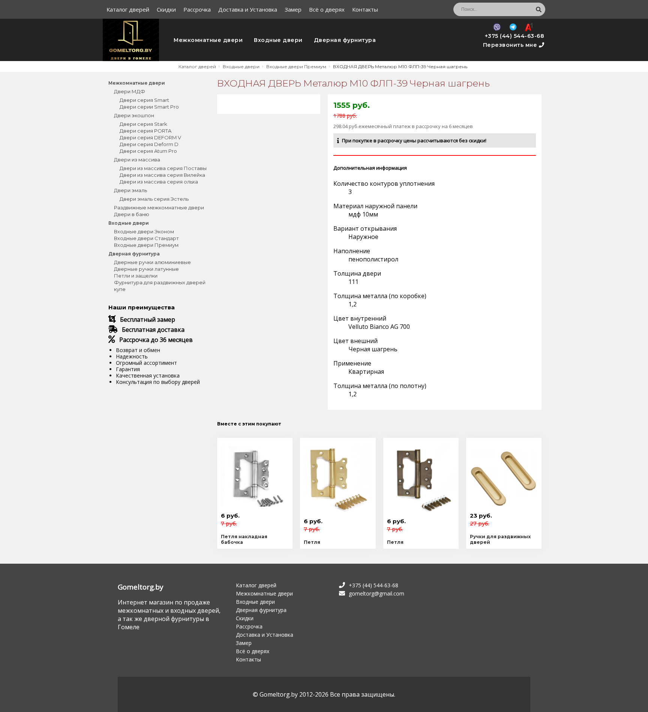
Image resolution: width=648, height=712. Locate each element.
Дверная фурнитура (345, 40)
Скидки (166, 9)
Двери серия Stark (143, 124)
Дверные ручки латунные (146, 269)
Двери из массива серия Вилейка (162, 175)
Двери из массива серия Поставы (163, 168)
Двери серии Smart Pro (149, 107)
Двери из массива (137, 160)
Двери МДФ (129, 91)
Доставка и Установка (247, 9)
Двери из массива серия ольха (159, 182)
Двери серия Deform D (149, 144)
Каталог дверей (127, 9)
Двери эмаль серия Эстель (154, 199)
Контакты (365, 9)
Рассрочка (197, 9)
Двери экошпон (134, 115)
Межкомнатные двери (208, 40)
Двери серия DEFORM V (150, 137)
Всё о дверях (327, 9)
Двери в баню (131, 214)
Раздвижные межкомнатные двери (159, 207)
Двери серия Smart (144, 100)
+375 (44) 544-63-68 (514, 36)
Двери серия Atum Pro (148, 151)
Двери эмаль (130, 190)
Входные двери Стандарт (146, 238)
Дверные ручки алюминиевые (152, 262)
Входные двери (278, 40)
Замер (293, 9)
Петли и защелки (136, 276)
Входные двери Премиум (146, 245)
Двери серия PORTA (145, 131)
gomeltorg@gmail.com (376, 593)
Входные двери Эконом (144, 231)
